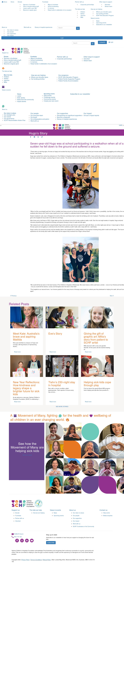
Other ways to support (105, 2)
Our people (35, 113)
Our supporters (62, 113)
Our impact (10, 35)
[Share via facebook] (30, 137)
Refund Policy (47, 560)
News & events (95, 18)
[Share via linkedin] (38, 137)
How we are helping (96, 9)
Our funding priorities (38, 79)
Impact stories (21, 101)
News (19, 94)
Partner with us (79, 2)
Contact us (103, 510)
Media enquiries (107, 515)
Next (111, 296)
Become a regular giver (30, 10)
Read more (17, 352)
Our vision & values (78, 513)
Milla (82, 17)
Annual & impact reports (91, 115)
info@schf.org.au (18, 534)
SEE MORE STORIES (62, 406)
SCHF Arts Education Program (105, 15)
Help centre (106, 513)
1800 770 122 (18, 537)
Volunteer (18, 521)
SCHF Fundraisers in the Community (83, 526)
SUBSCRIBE (50, 543)
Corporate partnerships (87, 4)
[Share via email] (34, 137)
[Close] (0, 125)
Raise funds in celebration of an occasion (59, 10)
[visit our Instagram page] (22, 541)
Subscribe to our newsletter (104, 24)
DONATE (102, 42)
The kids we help (80, 9)
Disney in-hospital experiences (43, 27)
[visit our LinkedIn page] (27, 541)
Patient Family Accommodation (68, 81)
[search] (92, 43)
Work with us (27, 27)
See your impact (27, 455)
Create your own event (51, 101)
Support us (5, 53)
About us (4, 27)
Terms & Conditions (36, 560)
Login (62, 38)
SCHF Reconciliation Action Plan (14, 120)
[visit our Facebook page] (17, 541)
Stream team (108, 6)
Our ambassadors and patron (40, 119)
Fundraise (45, 2)
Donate (20, 2)
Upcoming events (59, 515)
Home (5, 2)
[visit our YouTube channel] (32, 541)
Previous (13, 296)
